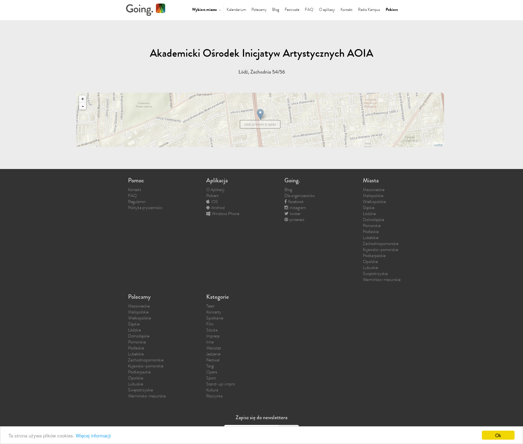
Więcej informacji (93, 435)
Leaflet (438, 145)
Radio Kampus (369, 9)
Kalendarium (236, 9)
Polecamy (259, 9)
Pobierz (392, 10)
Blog (275, 9)
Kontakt (346, 9)
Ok (498, 435)
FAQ (309, 9)
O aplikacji (327, 9)
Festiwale (292, 9)
